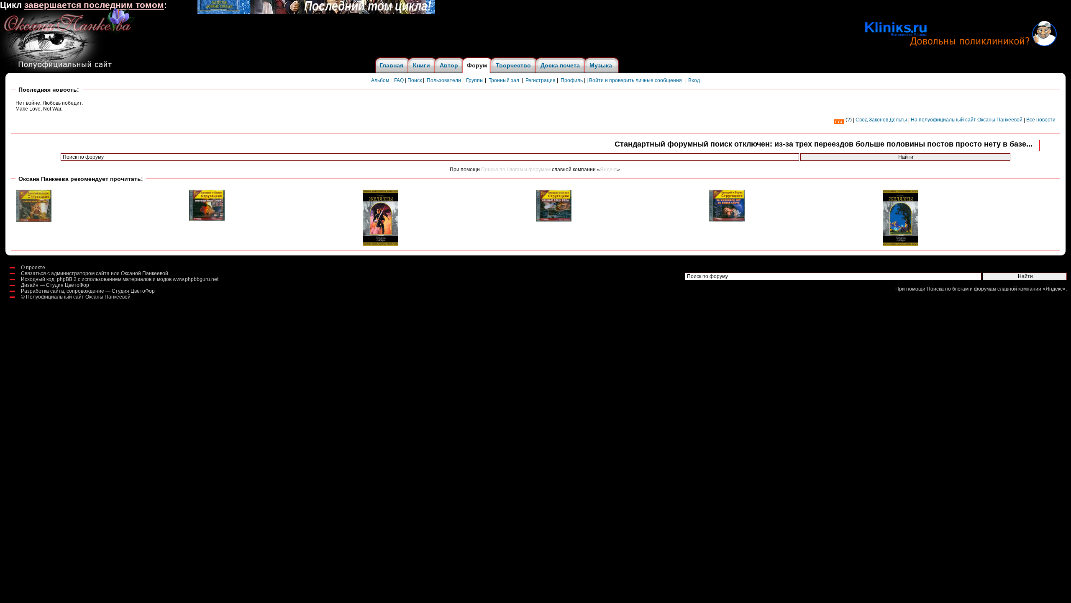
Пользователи (444, 80)
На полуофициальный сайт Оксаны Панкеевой (966, 120)
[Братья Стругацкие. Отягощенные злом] (207, 219)
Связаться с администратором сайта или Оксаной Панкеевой (94, 273)
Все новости (1041, 120)
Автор (449, 65)
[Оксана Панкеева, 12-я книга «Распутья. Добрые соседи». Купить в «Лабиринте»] (316, 12)
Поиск (414, 80)
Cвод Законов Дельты (881, 120)
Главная (391, 65)
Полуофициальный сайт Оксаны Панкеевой (78, 297)
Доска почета (560, 65)
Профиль (572, 80)
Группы (475, 80)
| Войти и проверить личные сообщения (634, 80)
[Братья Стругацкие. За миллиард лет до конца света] (727, 220)
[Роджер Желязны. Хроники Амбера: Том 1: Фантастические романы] (380, 244)
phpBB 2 (67, 279)
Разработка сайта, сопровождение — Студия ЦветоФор (88, 291)
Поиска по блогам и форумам (516, 170)
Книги (421, 65)
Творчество (513, 65)
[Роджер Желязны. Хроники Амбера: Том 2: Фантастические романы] (900, 244)
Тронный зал (504, 80)
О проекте (33, 268)
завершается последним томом (94, 5)
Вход (694, 80)
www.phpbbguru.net (195, 279)
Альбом (380, 80)
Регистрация (540, 80)
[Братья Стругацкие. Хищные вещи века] (553, 220)
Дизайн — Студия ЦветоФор (55, 285)
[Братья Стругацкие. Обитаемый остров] (33, 220)
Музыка (600, 65)
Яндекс (608, 170)
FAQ (399, 80)
